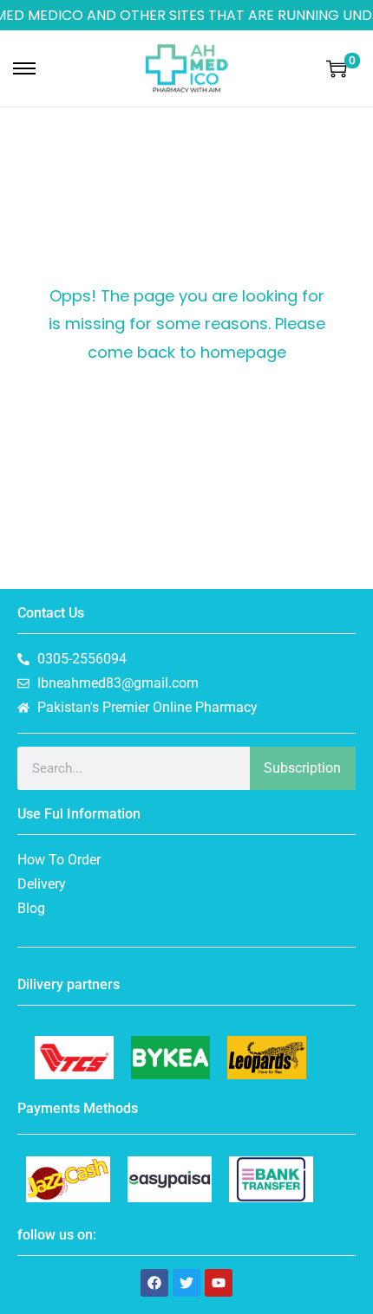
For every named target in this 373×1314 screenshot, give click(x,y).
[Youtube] (218, 1283)
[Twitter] (186, 1283)
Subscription (302, 768)
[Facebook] (154, 1283)
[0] (336, 68)
